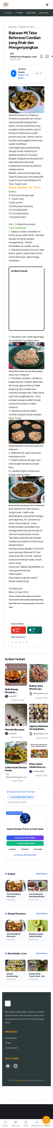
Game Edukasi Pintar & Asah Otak (25, 829)
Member (47, 1126)
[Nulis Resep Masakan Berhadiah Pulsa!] (16, 674)
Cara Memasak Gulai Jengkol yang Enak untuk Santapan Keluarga (25, 323)
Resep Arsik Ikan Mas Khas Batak (26, 307)
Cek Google (37, 849)
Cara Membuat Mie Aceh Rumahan (25, 290)
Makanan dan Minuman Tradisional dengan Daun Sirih (25, 279)
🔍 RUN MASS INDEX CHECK (21, 797)
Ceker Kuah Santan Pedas (16, 769)
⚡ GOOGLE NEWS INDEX (25, 843)
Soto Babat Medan (22, 314)
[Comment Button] (47, 56)
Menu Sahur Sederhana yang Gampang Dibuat (38, 766)
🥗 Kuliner (31, 13)
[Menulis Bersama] (16, 715)
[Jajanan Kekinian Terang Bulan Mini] (38, 713)
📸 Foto (8, 13)
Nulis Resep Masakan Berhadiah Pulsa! (14, 691)
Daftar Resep (11, 1038)
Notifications (37, 1126)
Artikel (7, 781)
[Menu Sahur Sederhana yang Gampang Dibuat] (38, 751)
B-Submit (25, 849)
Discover (16, 1126)
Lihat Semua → (42, 874)
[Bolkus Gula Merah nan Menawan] (38, 672)
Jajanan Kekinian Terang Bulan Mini (38, 728)
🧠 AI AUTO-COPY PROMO (25, 838)
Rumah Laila (21, 1080)
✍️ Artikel (44, 13)
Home (5, 1126)
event (7, 700)
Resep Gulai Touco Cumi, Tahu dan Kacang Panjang (25, 298)
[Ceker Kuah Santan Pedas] (16, 753)
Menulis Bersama (14, 729)
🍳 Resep (19, 13)
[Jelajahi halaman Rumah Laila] (26, 99)
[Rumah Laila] (6, 5)
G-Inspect (12, 849)
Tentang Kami (11, 1047)
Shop (26, 1126)
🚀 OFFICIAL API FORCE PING (25, 855)
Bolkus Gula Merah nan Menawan (36, 687)
